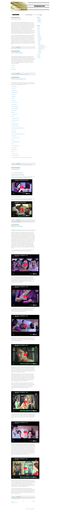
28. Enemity (13, 139)
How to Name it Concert (16, 19)
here (25, 84)
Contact (24, 14)
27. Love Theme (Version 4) (15, 137)
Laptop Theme (13, 65)
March (39, 50)
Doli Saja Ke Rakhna (22, 497)
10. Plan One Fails (13, 104)
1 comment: (13, 73)
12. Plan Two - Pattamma (14, 108)
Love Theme (13, 67)
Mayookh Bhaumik (19, 74)
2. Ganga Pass (13, 88)
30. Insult (12, 143)
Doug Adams (39, 20)
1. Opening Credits (13, 86)
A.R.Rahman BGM (18, 497)
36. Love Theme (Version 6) (15, 155)
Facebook (22, 14)
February (39, 51)
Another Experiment (15, 169)
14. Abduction (13, 112)
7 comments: (13, 163)
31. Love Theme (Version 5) (15, 145)
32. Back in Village (14, 147)
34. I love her (13, 151)
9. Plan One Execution (14, 102)
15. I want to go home (14, 114)
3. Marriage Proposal (14, 90)
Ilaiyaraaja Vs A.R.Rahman (17, 226)
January (39, 52)
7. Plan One (12, 98)
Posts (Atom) (15, 502)
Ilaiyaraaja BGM (29, 497)
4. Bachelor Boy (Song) (14, 92)
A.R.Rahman (14, 497)
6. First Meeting (13, 96)
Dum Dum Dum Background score (17, 164)
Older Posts (33, 501)
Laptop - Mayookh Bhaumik (17, 52)
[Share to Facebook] (18, 47)
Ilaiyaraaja (26, 497)
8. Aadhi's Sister (13, 100)
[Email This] (16, 47)
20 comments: (13, 496)
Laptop (15, 74)
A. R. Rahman (39, 21)
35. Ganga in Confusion (14, 153)
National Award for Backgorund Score (25, 74)
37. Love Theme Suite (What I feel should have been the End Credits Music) (21, 157)
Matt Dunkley (39, 18)
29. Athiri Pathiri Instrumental (15, 141)
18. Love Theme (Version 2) (15, 120)
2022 (38, 26)
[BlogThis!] (17, 47)
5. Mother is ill (13, 94)
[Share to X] (17, 47)
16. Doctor (12, 116)
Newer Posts (12, 501)
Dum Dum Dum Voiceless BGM (24, 164)
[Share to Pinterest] (19, 47)
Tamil (31, 164)
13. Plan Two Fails (13, 110)
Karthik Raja (29, 164)
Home (23, 501)
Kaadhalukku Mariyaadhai (17, 498)
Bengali (14, 74)
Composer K (39, 19)
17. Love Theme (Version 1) (15, 118)
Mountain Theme (13, 69)
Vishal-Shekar (39, 22)
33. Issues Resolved (14, 149)
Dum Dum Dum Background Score (18, 79)
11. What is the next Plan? (14, 106)
